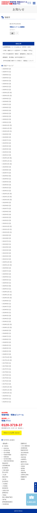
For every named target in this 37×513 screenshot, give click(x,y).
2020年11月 (6, 265)
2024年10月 (6, 131)
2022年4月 (6, 214)
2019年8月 (6, 303)
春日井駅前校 (24, 452)
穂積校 (23, 479)
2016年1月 (6, 402)
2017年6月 (6, 372)
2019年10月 (6, 297)
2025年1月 (6, 122)
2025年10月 (6, 95)
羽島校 (4, 495)
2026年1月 (6, 89)
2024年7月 (6, 140)
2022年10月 (6, 199)
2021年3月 (6, 253)
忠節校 (23, 466)
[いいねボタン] (12, 33)
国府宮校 (23, 457)
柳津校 (23, 468)
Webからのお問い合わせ (12, 433)
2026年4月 (6, 80)
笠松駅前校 (6, 504)
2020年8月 (6, 268)
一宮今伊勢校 (6, 452)
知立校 (4, 479)
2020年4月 (6, 280)
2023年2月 (6, 187)
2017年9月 (6, 363)
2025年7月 (6, 104)
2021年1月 (6, 259)
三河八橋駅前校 (25, 446)
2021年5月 (6, 247)
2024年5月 (6, 143)
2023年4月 (6, 182)
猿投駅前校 (24, 448)
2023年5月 (6, 179)
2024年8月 (6, 137)
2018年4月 (6, 345)
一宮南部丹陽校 (7, 454)
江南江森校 (6, 470)
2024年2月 (6, 152)
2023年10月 (6, 164)
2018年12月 (6, 324)
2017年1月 (6, 384)
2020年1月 (6, 289)
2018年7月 (6, 336)
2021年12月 (6, 226)
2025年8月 (6, 101)
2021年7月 (6, 241)
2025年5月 (6, 110)
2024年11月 (6, 128)
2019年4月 (6, 312)
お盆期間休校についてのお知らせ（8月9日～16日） (17, 47)
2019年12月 (6, 291)
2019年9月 (6, 300)
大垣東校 (5, 484)
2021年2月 (6, 256)
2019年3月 (6, 315)
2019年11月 (6, 294)
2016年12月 (6, 387)
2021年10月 (6, 232)
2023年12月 (6, 158)
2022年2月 (6, 220)
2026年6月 (6, 74)
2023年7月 (6, 173)
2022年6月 (6, 211)
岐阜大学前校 (24, 464)
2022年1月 (6, 223)
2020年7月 (6, 271)
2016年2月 (6, 399)
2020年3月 (6, 283)
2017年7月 (6, 369)
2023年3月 (6, 185)
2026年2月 (6, 86)
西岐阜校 (23, 472)
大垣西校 (5, 486)
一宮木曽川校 (6, 450)
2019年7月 (6, 306)
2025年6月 (6, 107)
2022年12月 (6, 193)
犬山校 (4, 474)
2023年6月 (6, 176)
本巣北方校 (6, 490)
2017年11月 (6, 360)
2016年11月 (6, 390)
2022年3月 (6, 217)
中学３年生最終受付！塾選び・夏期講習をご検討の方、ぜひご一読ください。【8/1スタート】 (18, 54)
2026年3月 (6, 83)
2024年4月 (6, 146)
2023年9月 (6, 167)
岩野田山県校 (24, 474)
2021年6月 (6, 244)
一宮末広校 (6, 448)
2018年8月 (6, 333)
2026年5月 (6, 77)
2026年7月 (6, 71)
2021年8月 (6, 238)
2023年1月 (6, 190)
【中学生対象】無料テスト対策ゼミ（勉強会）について (18, 60)
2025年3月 (6, 116)
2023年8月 (6, 170)
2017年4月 (6, 375)
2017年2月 (6, 381)
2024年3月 (6, 149)
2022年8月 (6, 205)
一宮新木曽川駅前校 (8, 461)
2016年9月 (6, 396)
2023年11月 (6, 161)
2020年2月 (6, 286)
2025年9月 (6, 98)
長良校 (23, 470)
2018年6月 (6, 339)
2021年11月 (6, 229)
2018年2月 (6, 351)
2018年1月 (6, 354)
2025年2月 (6, 119)
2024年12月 (6, 125)
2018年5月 (6, 342)
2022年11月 (6, 196)
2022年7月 (6, 208)
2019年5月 (6, 309)
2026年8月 (6, 69)
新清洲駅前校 (6, 465)
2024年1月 (6, 155)
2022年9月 (6, 202)
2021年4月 (6, 250)
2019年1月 (6, 321)
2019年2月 (6, 318)
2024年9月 (6, 134)
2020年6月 (6, 274)
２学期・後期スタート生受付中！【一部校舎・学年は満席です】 (18, 50)
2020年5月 (6, 277)
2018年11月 (6, 327)
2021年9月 (6, 235)
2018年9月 (6, 330)
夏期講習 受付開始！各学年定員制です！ (14, 57)
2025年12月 (6, 92)
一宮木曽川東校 (7, 459)
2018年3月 (6, 348)
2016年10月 (6, 393)
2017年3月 (6, 378)
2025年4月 (6, 113)
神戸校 (4, 499)
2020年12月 (6, 262)
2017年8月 (6, 366)
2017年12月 (6, 357)
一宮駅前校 (6, 457)
